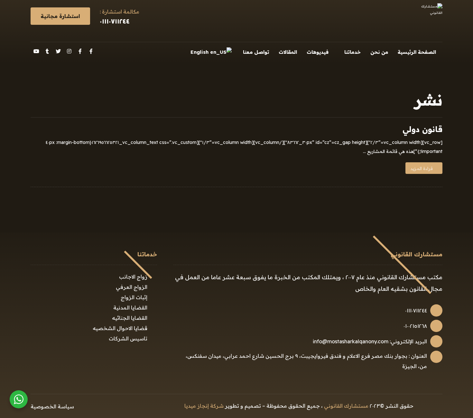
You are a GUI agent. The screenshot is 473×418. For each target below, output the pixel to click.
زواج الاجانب (133, 276)
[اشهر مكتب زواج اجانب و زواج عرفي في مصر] (426, 21)
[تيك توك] (47, 51)
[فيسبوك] (91, 51)
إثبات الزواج (134, 297)
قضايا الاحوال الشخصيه (120, 328)
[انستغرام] (69, 51)
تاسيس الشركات (128, 338)
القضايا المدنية (130, 307)
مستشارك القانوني (346, 406)
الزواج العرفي (131, 287)
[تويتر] (58, 51)
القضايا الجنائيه (129, 318)
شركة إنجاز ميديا (204, 406)
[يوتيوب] (36, 51)
